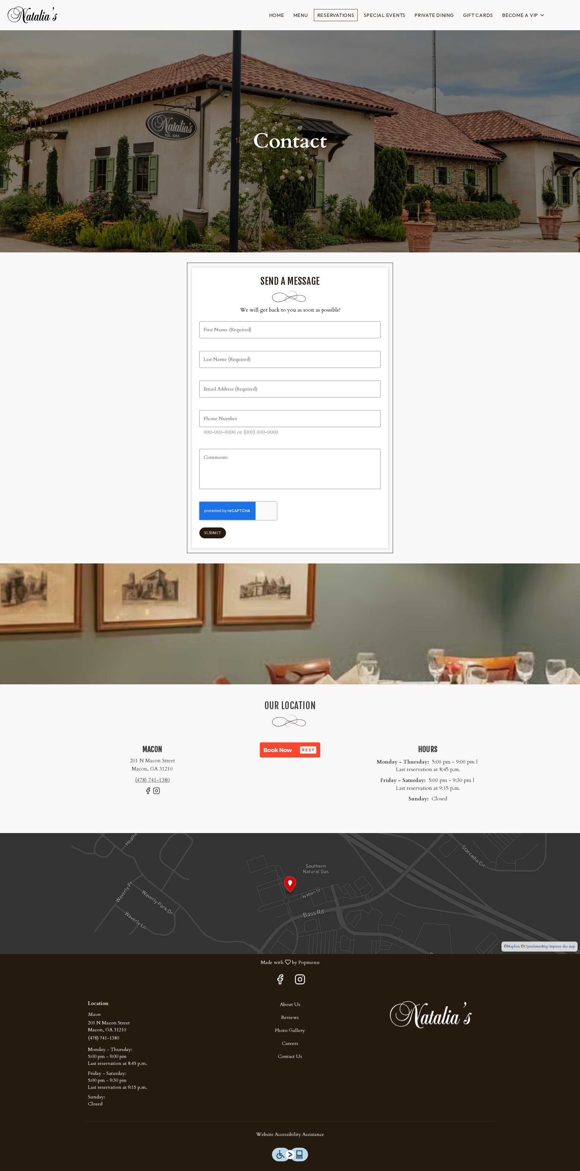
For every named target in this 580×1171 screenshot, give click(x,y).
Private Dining (434, 15)
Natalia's (431, 1014)
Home (276, 15)
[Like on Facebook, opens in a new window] (148, 793)
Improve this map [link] (562, 946)
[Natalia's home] (32, 15)
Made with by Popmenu (162, 962)
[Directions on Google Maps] (290, 893)
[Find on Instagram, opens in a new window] (156, 793)
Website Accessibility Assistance (290, 1134)
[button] (523, 15)
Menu (300, 15)
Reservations (335, 15)
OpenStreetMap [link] (536, 946)
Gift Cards (478, 15)
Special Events (385, 15)
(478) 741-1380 (103, 1038)
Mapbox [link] (513, 946)
